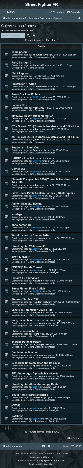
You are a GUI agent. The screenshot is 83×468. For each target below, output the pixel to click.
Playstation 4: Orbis (23, 83)
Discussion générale (45, 57)
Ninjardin (38, 280)
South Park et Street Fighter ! (29, 394)
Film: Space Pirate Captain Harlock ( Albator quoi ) (43, 193)
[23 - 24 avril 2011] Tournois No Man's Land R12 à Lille (45, 126)
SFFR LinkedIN (20, 256)
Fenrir (36, 334)
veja (35, 118)
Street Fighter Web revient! (28, 246)
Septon (36, 150)
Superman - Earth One (25, 147)
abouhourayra (40, 54)
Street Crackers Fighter (25, 94)
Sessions (39, 68)
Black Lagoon (20, 73)
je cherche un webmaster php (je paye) (35, 362)
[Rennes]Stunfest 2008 (25, 299)
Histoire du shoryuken (25, 277)
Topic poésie (19, 51)
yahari (36, 129)
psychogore (39, 238)
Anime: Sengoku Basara (26, 203)
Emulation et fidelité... (25, 352)
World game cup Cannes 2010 (30, 235)
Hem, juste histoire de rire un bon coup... (37, 320)
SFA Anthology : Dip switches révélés (34, 373)
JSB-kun (37, 397)
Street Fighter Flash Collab (28, 288)
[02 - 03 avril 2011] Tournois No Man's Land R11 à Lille (45, 136)
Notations (17, 416)
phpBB (32, 453)
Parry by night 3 (21, 62)
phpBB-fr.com (47, 457)
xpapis (36, 365)
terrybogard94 (40, 344)
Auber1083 (38, 65)
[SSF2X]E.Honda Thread (26, 267)
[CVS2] (15, 405)
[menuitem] (11, 12)
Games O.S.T (19, 168)
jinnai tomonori (21, 224)
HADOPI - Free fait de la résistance (32, 158)
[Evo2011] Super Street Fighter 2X (32, 115)
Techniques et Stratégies (47, 272)
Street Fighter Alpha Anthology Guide (34, 384)
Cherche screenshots (24, 331)
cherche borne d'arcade (26, 341)
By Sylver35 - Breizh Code (53, 460)
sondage (16, 214)
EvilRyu (37, 97)
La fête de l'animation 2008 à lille (31, 309)
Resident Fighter (42, 302)
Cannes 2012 (19, 105)
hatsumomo (39, 86)
